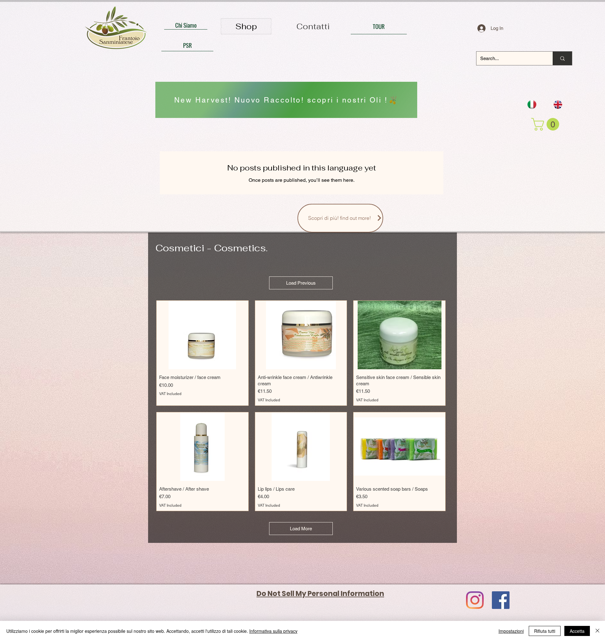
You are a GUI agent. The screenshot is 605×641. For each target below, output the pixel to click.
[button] (546, 124)
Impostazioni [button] (511, 631)
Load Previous (301, 283)
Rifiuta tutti (544, 631)
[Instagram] (475, 600)
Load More (301, 528)
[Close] (597, 631)
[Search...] (562, 58)
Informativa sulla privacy (273, 631)
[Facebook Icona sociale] (501, 600)
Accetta (577, 631)
